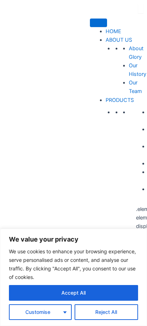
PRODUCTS (120, 100)
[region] (73, 277)
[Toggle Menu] (98, 23)
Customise (37, 312)
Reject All (106, 312)
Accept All (73, 293)
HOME (113, 31)
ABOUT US (119, 40)
